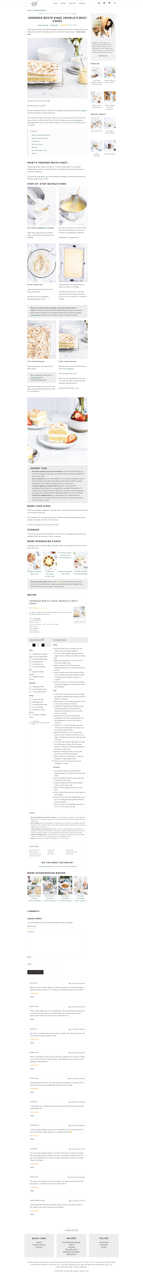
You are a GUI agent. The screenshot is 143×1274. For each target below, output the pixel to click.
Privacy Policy (39, 1244)
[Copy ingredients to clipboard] (43, 640)
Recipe (34, 153)
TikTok (104, 1247)
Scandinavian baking (71, 1242)
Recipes (63, 3)
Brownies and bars (71, 1252)
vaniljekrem (77, 120)
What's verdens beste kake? (41, 135)
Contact (39, 1247)
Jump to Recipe (43, 25)
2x (46, 645)
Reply (32, 997)
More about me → (103, 55)
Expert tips (35, 141)
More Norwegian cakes (39, 150)
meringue (84, 110)
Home (55, 3)
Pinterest (104, 1244)
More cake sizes (37, 144)
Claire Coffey (37, 618)
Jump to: (34, 131)
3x (49, 645)
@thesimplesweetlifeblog (47, 866)
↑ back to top (71, 1230)
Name (29, 957)
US (34, 645)
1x (43, 645)
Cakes (71, 1244)
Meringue (32, 683)
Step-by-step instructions (40, 138)
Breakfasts (71, 1254)
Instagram (103, 1242)
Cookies (71, 1247)
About (39, 1242)
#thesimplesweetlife (72, 866)
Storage (34, 147)
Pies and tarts (71, 1249)
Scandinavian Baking (39, 10)
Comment (31, 932)
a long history (41, 176)
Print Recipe (54, 25)
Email (29, 964)
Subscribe (82, 3)
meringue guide (36, 377)
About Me (72, 3)
